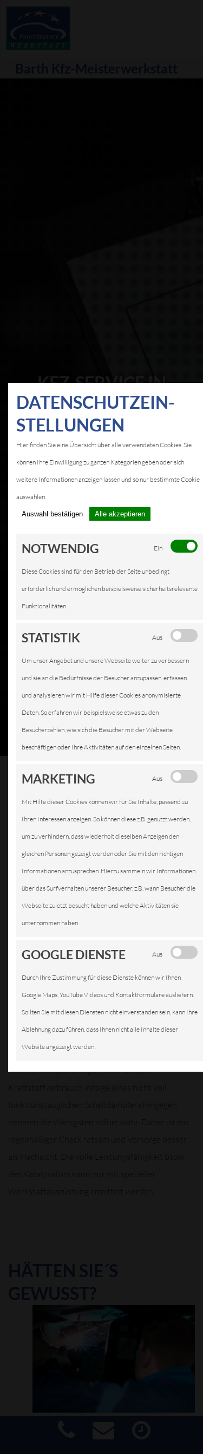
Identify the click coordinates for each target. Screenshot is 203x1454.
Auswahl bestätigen (52, 514)
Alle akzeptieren (120, 514)
